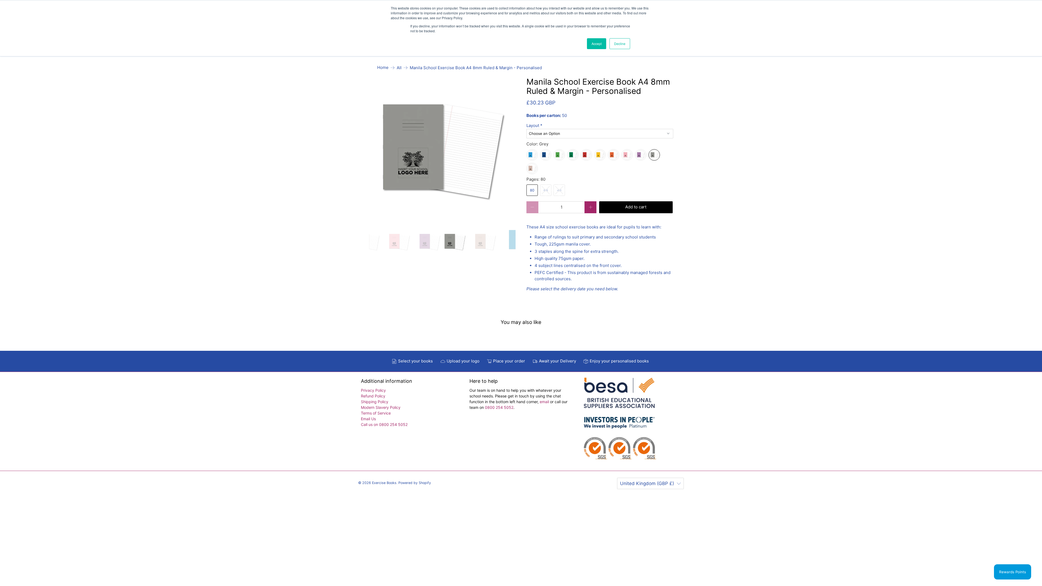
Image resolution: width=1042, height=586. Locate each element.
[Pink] (627, 155)
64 (546, 190)
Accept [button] (597, 43)
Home (383, 67)
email (545, 401)
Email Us (368, 418)
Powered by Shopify (414, 483)
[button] (599, 126)
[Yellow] (600, 155)
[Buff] (532, 168)
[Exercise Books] (619, 421)
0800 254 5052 (499, 407)
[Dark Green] (573, 155)
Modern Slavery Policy (381, 407)
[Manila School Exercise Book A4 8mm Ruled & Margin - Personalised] (442, 150)
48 (559, 190)
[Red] (586, 155)
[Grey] (654, 155)
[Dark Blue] (545, 155)
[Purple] (640, 155)
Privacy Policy (373, 390)
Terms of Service (376, 413)
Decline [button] (619, 43)
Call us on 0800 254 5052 (384, 424)
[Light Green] (559, 155)
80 (532, 190)
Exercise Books (384, 483)
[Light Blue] (532, 155)
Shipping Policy (374, 401)
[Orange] (613, 155)
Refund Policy (373, 396)
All (399, 68)
